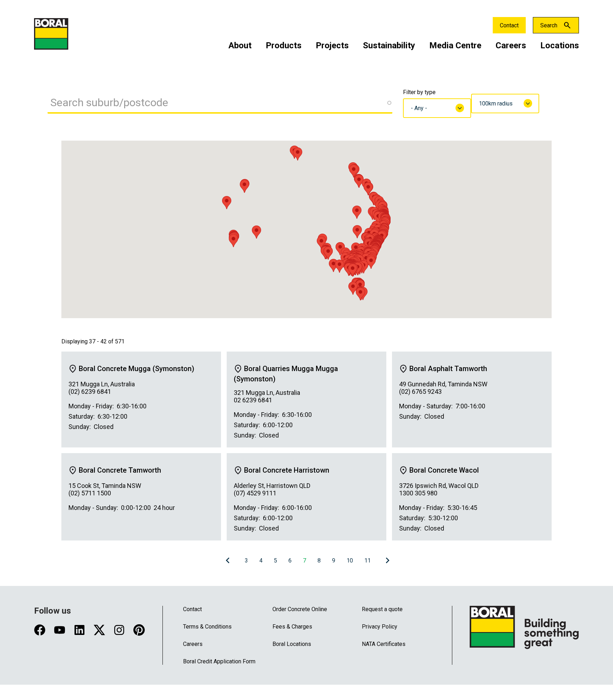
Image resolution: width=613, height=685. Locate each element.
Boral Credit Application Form (219, 661)
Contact (509, 25)
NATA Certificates (383, 644)
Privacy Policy (379, 626)
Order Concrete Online (299, 609)
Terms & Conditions (207, 626)
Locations (559, 45)
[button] (328, 253)
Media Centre (455, 45)
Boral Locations (291, 644)
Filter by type (419, 92)
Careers (511, 45)
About (240, 45)
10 (350, 560)
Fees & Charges (292, 626)
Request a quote (382, 609)
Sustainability (389, 45)
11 (367, 560)
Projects (332, 45)
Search (548, 25)
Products (284, 45)
